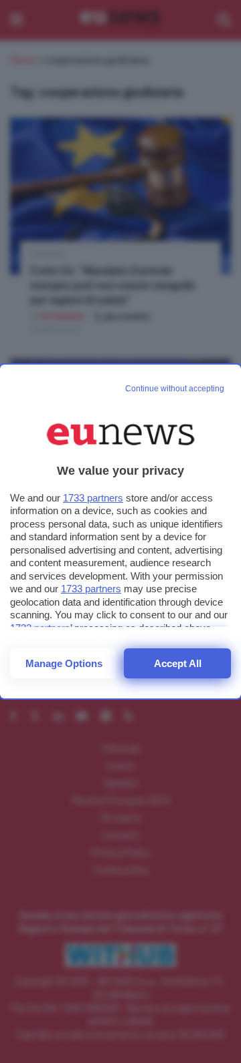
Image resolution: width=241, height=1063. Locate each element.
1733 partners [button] (93, 497)
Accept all (178, 663)
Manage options (63, 663)
